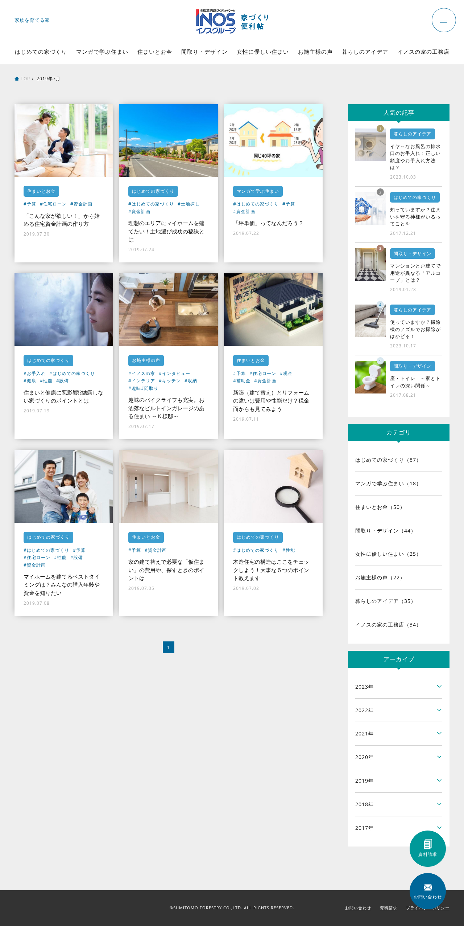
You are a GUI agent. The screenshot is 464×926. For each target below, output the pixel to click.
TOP (25, 79)
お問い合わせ (358, 907)
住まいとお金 (154, 51)
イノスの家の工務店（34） (388, 624)
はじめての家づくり (41, 51)
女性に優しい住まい (263, 51)
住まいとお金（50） (380, 506)
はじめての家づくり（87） (388, 459)
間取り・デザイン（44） (385, 530)
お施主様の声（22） (380, 577)
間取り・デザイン (204, 51)
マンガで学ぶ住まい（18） (388, 483)
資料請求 (388, 907)
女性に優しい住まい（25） (388, 553)
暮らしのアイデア (365, 51)
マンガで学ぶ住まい (102, 51)
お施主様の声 (315, 51)
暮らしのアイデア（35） (385, 600)
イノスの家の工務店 (423, 51)
